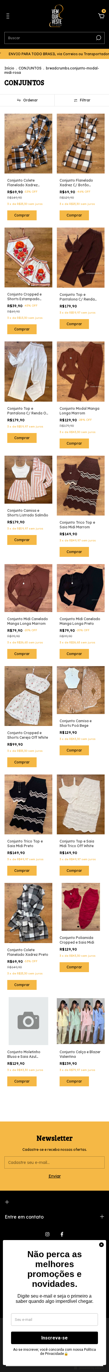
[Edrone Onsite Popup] (54, 686)
